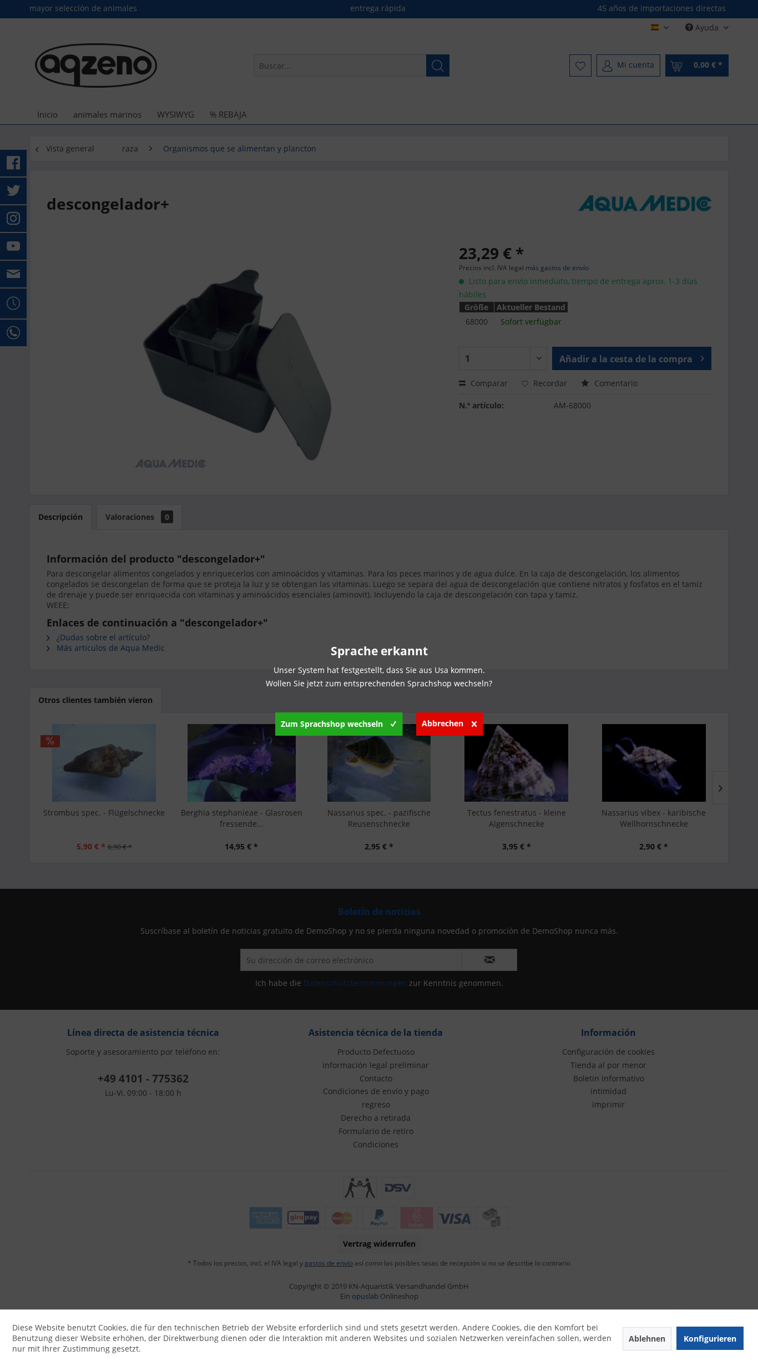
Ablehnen (647, 1338)
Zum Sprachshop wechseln (332, 724)
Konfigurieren (710, 1338)
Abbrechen (442, 723)
